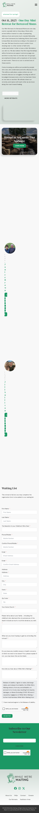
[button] (15, 788)
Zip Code (5, 598)
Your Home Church (8, 607)
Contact (23, 795)
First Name (5, 509)
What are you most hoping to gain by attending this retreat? (19, 637)
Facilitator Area (25, 799)
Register (7, 716)
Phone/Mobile (6, 535)
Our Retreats (13, 799)
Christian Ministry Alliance (28, 810)
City (3, 581)
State (4, 590)
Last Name (5, 517)
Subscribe (19, 746)
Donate (31, 795)
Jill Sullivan (5, 396)
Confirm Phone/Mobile (9, 543)
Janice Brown (5, 277)
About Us (8, 795)
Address (4, 569)
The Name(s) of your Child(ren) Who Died (15, 526)
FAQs (16, 795)
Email (3, 552)
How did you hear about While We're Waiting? (17, 669)
